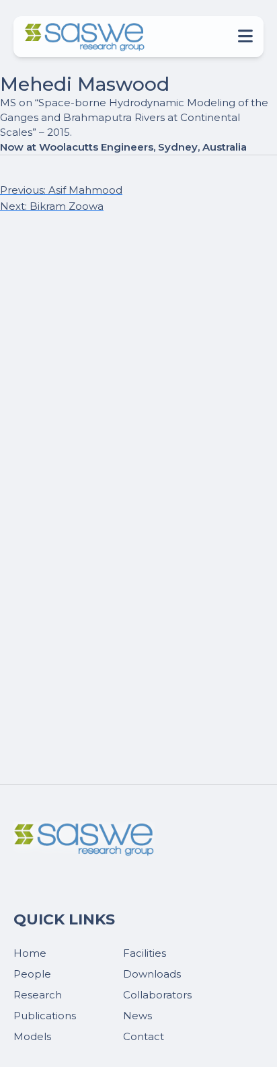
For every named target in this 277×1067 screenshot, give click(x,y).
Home (29, 953)
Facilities (144, 953)
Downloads (152, 973)
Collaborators (157, 994)
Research (37, 994)
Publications (44, 1015)
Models (32, 1036)
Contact (143, 1036)
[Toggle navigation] (241, 36)
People (32, 973)
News (137, 1015)
